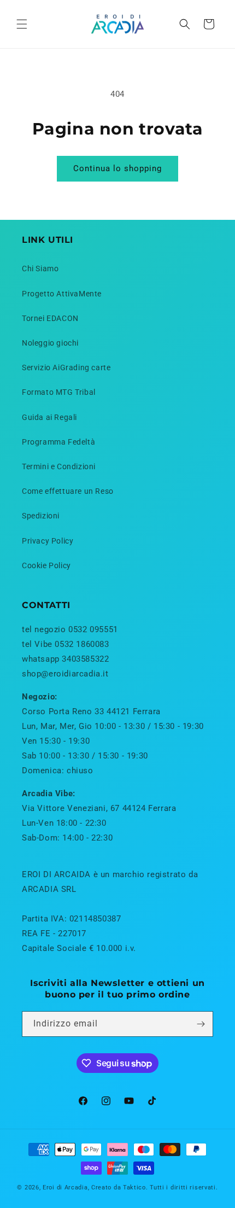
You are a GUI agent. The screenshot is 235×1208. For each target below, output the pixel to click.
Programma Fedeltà (58, 441)
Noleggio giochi (50, 343)
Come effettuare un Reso (68, 491)
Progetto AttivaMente (62, 293)
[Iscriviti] (201, 1024)
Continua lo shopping (117, 168)
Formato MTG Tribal (59, 392)
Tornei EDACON (50, 318)
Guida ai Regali (49, 417)
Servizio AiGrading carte (66, 367)
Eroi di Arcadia (65, 1187)
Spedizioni (41, 515)
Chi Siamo (40, 268)
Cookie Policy (46, 565)
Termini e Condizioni (59, 466)
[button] (22, 24)
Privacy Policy (47, 540)
